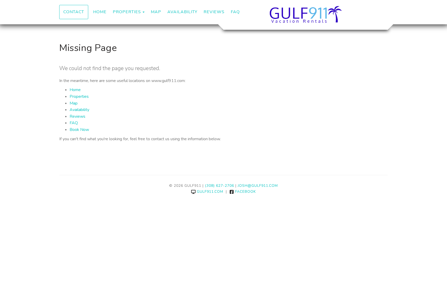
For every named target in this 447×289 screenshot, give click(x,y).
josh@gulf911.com (258, 185)
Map (156, 12)
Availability (182, 12)
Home (100, 12)
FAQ (235, 12)
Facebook (245, 191)
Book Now (79, 129)
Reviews (214, 12)
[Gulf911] (306, 14)
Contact (73, 12)
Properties (127, 12)
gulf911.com (210, 191)
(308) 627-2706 (219, 185)
